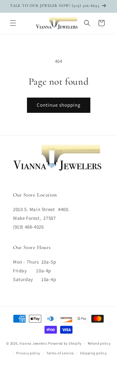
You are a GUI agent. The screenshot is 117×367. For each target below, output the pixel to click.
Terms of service (60, 353)
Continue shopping (59, 105)
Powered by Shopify (65, 343)
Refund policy (99, 343)
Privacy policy (28, 353)
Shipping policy (93, 353)
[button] (13, 23)
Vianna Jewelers (33, 343)
